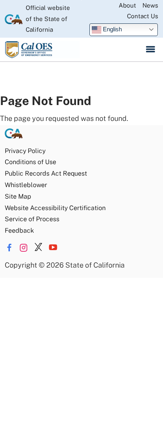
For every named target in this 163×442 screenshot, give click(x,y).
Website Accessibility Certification (55, 208)
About (127, 5)
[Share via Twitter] (38, 248)
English (111, 29)
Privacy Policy (25, 151)
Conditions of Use (30, 162)
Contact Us (142, 16)
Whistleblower (26, 185)
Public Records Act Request (46, 173)
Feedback (19, 230)
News (150, 5)
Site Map (18, 196)
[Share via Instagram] (23, 248)
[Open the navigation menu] (150, 49)
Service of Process (32, 219)
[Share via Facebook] (9, 248)
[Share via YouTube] (53, 248)
